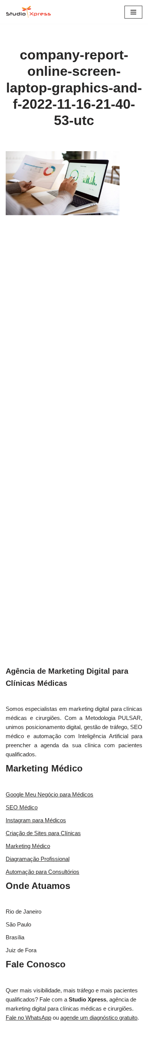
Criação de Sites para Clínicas (43, 833)
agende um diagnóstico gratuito (98, 1017)
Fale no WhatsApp (28, 1017)
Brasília (15, 937)
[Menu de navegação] (133, 12)
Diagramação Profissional (37, 859)
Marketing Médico (44, 768)
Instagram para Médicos (36, 820)
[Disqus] (74, 335)
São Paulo (18, 924)
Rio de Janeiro (23, 911)
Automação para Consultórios (42, 871)
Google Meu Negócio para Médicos (49, 794)
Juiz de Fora (21, 950)
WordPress (95, 1031)
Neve (45, 1031)
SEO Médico (22, 807)
